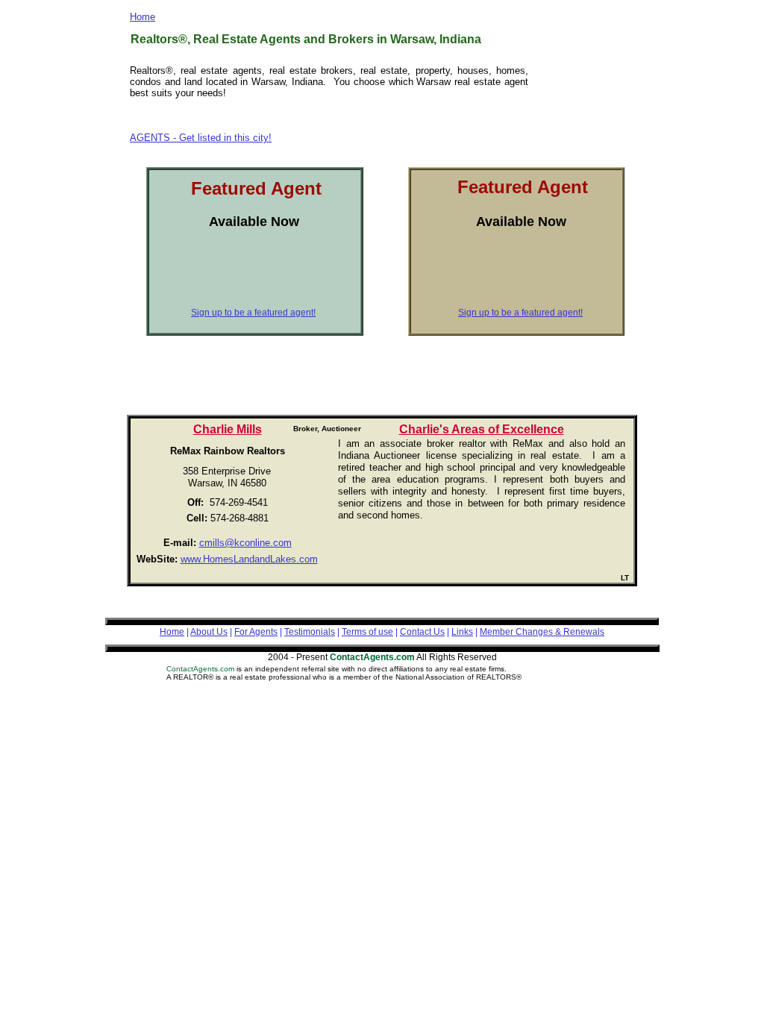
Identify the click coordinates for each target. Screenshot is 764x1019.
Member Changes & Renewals (542, 632)
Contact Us (422, 632)
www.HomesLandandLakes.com (249, 559)
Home (142, 16)
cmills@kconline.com (245, 542)
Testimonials (309, 632)
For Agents (256, 632)
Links (462, 632)
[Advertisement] (587, 101)
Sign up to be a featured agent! (520, 312)
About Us (209, 632)
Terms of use (367, 632)
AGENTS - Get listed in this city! (201, 137)
